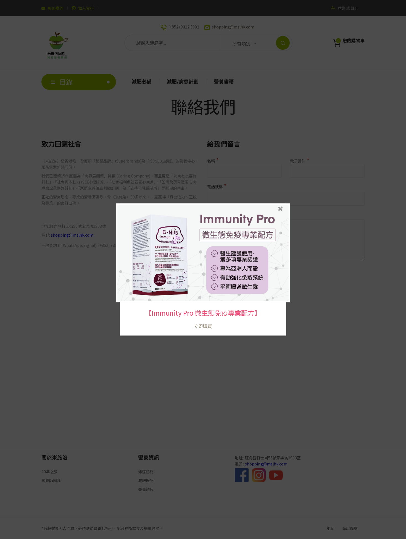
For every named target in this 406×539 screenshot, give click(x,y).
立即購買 (203, 326)
